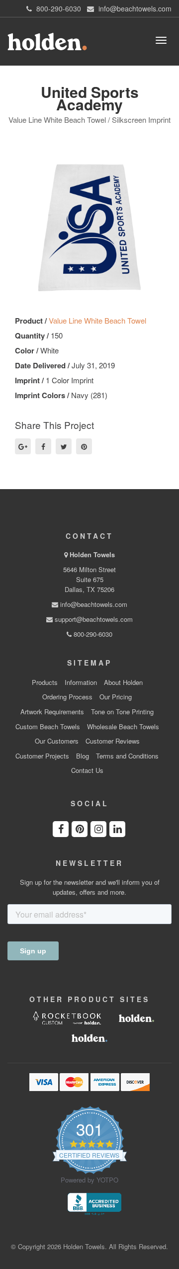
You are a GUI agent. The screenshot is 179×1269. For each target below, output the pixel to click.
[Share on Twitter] (64, 446)
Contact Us (87, 770)
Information (81, 682)
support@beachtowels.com (93, 619)
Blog (82, 756)
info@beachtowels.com (92, 604)
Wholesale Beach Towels (123, 726)
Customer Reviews (113, 741)
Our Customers (57, 741)
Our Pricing (115, 696)
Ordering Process (67, 696)
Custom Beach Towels (47, 726)
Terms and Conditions (127, 756)
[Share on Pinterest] (84, 446)
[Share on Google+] (23, 446)
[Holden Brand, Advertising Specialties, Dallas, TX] (94, 1203)
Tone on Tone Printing (122, 711)
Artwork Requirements (52, 711)
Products (45, 682)
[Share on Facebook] (43, 446)
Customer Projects (42, 756)
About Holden (123, 682)
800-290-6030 (92, 634)
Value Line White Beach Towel (97, 320)
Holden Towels (92, 554)
